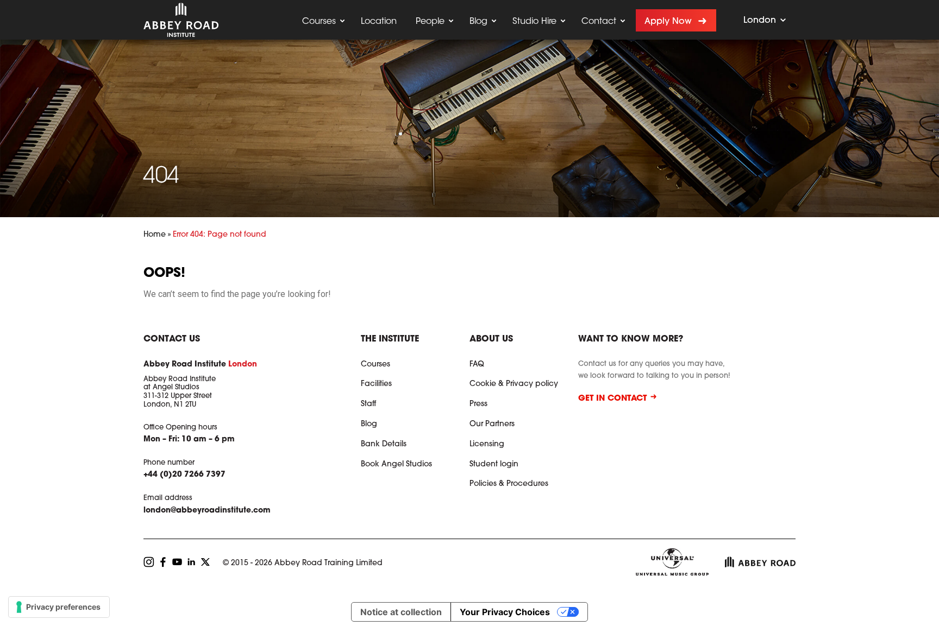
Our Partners (492, 424)
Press (478, 404)
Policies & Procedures (509, 484)
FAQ (477, 365)
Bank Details (383, 444)
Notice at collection (401, 611)
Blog (478, 21)
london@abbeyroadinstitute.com (207, 511)
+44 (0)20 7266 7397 (184, 475)
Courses (319, 21)
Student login (494, 465)
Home (154, 235)
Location (379, 21)
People (430, 21)
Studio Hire (534, 21)
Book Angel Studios (396, 465)
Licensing (487, 444)
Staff (368, 404)
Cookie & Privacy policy (514, 384)
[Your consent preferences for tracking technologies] (59, 607)
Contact (598, 21)
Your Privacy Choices (505, 611)
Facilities (376, 384)
